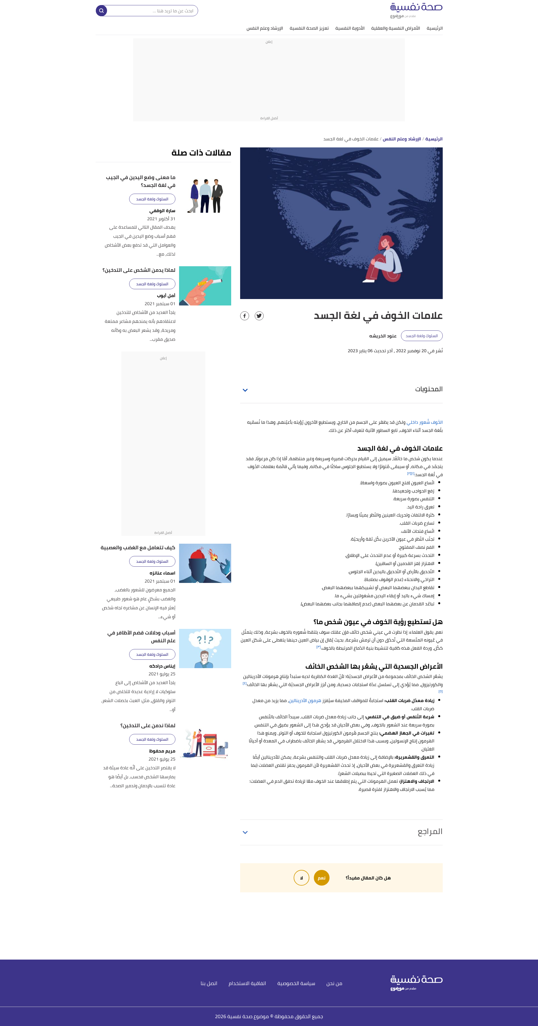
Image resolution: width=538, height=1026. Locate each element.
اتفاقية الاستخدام (247, 983)
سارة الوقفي (162, 211)
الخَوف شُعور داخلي (425, 422)
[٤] (245, 683)
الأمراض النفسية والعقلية (395, 28)
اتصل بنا (209, 983)
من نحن (334, 983)
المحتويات (429, 389)
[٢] (409, 473)
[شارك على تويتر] (259, 315)
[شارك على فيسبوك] (244, 315)
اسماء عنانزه (162, 573)
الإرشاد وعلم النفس (265, 28)
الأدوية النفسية (350, 28)
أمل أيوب (166, 295)
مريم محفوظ (162, 751)
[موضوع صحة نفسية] (416, 10)
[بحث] (101, 10)
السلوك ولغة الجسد (422, 335)
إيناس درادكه (162, 666)
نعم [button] (322, 878)
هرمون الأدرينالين (305, 700)
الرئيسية (435, 28)
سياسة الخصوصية (296, 983)
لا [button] (301, 878)
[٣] (318, 646)
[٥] (441, 691)
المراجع (430, 831)
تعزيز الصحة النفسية (309, 28)
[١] (412, 473)
